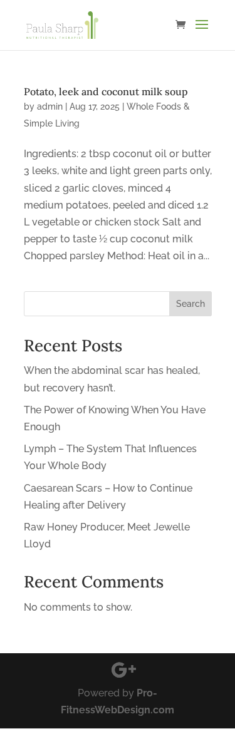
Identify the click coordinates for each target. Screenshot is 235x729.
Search (190, 304)
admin (50, 106)
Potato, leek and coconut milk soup (106, 91)
